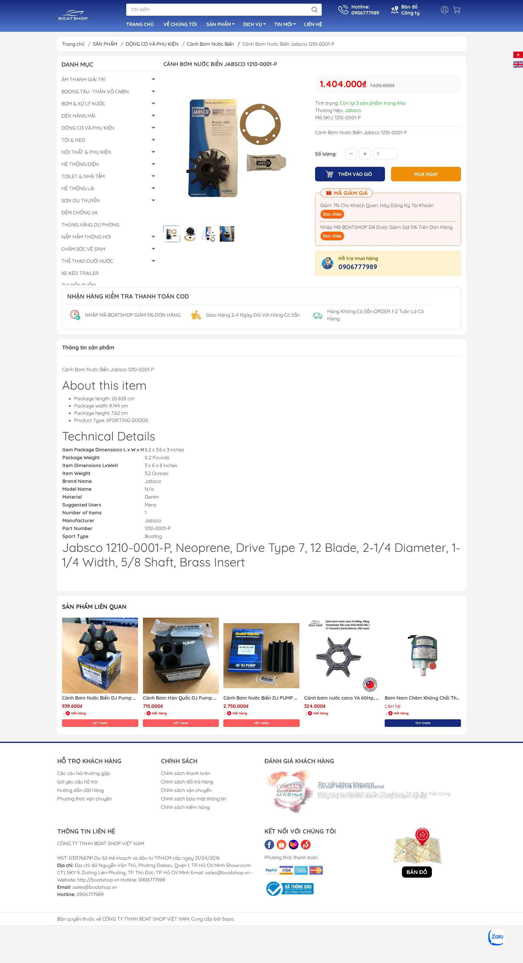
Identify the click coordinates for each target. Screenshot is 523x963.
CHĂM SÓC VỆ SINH (83, 249)
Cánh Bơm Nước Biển (213, 44)
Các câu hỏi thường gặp (83, 773)
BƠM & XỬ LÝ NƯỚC (83, 104)
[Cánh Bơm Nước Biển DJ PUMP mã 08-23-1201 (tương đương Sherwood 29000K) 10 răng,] (181, 656)
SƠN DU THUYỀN (80, 200)
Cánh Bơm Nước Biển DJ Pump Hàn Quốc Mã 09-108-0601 (423, 698)
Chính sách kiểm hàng (185, 807)
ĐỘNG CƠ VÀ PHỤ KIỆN (153, 44)
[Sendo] (306, 844)
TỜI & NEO (73, 140)
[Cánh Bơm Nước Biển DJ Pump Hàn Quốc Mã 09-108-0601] (423, 656)
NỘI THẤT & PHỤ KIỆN (86, 152)
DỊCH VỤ (252, 24)
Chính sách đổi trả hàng (187, 782)
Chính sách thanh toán (185, 773)
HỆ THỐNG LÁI (77, 188)
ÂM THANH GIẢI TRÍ (83, 79)
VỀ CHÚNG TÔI (180, 24)
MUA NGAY (426, 174)
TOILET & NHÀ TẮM (83, 176)
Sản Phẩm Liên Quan (94, 606)
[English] (518, 64)
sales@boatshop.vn (94, 887)
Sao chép (332, 214)
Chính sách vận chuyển (186, 790)
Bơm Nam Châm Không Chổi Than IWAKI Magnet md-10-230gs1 (342, 698)
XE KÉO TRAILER (80, 273)
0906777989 (357, 266)
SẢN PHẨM (218, 24)
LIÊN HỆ (313, 24)
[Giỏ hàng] (458, 10)
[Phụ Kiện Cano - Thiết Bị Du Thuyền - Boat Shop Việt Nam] (73, 16)
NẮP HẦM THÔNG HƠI (86, 237)
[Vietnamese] (518, 54)
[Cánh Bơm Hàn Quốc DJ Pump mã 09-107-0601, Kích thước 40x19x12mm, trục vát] (100, 656)
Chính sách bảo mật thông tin (193, 799)
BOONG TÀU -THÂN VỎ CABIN (95, 91)
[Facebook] (269, 844)
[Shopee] (281, 844)
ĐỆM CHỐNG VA (79, 212)
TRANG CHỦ (140, 24)
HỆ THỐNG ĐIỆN (80, 164)
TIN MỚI (283, 24)
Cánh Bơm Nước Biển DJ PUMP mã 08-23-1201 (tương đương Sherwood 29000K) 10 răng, (181, 698)
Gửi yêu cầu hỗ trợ (77, 782)
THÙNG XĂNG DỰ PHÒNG (90, 225)
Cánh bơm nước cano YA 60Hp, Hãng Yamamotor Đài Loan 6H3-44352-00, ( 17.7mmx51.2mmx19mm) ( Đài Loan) (261, 698)
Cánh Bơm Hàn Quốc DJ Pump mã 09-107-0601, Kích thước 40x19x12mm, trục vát (100, 698)
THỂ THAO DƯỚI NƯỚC (87, 261)
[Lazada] (293, 844)
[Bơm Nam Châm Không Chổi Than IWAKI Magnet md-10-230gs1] (342, 656)
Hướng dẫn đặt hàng (80, 790)
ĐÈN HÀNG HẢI (78, 116)
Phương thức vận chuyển (84, 799)
